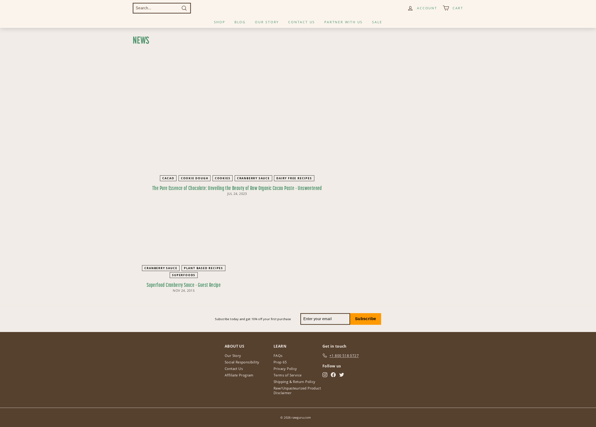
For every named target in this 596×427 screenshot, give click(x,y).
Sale (377, 22)
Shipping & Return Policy (294, 381)
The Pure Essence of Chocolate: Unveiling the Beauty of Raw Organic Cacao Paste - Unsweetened (237, 188)
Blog (240, 22)
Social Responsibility (242, 362)
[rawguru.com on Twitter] (341, 374)
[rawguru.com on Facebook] (333, 374)
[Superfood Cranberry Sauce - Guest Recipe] (184, 234)
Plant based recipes (203, 268)
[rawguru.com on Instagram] (324, 374)
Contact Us (301, 22)
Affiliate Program (239, 375)
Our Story (267, 22)
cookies (222, 178)
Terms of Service (287, 375)
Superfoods (183, 275)
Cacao (168, 178)
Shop (219, 22)
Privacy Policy (285, 368)
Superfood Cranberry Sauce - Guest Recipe (184, 285)
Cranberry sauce (253, 178)
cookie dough (194, 178)
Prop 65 (280, 362)
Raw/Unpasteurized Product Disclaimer (297, 390)
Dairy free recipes (294, 178)
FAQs (278, 355)
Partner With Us (343, 22)
